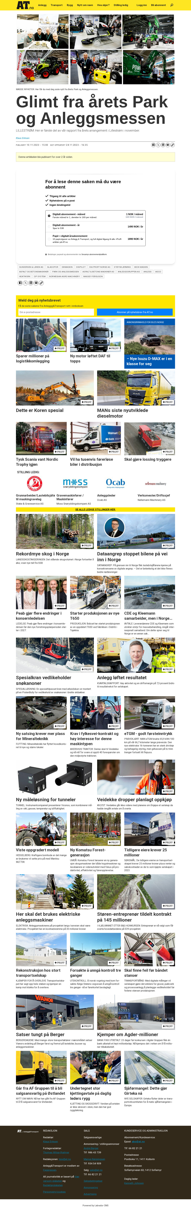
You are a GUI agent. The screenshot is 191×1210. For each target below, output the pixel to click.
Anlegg (42, 5)
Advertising (90, 1206)
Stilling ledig (121, 5)
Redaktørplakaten (53, 1198)
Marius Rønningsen (94, 1171)
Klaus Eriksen (50, 1154)
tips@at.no (65, 1171)
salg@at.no (96, 1182)
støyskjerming (122, 280)
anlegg (147, 284)
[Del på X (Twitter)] (158, 145)
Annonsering (91, 1200)
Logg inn (142, 5)
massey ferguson (93, 289)
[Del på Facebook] (153, 145)
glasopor (52, 280)
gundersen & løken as (31, 280)
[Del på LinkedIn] (163, 145)
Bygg (70, 5)
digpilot (81, 280)
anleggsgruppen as (129, 284)
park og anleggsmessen (65, 284)
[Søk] (172, 5)
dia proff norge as (99, 280)
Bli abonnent (158, 5)
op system (40, 289)
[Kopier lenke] (172, 145)
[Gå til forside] (25, 5)
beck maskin (141, 280)
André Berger (91, 1161)
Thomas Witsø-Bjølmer (56, 1165)
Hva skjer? (103, 5)
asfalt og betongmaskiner (34, 284)
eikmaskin (67, 280)
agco (158, 284)
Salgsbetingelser (93, 1193)
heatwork (24, 289)
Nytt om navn (85, 5)
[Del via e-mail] (167, 145)
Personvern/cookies (54, 1204)
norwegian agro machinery (64, 289)
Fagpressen (49, 1182)
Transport (57, 5)
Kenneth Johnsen (134, 1195)
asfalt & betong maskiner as (98, 284)
